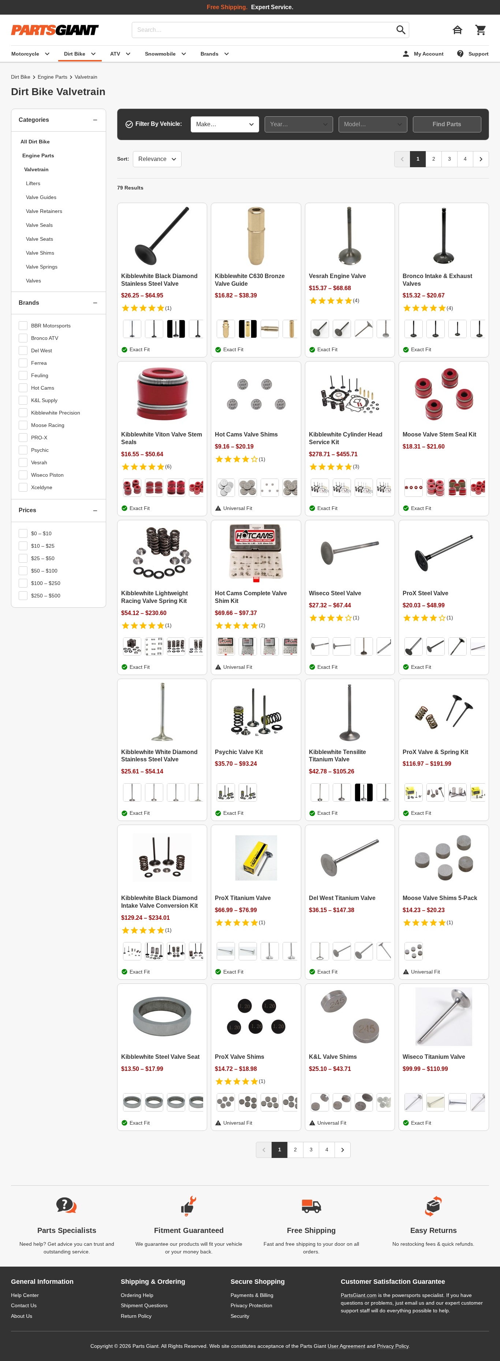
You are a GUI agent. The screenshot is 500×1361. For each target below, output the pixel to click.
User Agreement (346, 1346)
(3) (356, 466)
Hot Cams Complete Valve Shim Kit (251, 597)
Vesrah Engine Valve (337, 276)
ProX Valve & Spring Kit (435, 752)
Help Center (25, 1295)
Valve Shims (40, 253)
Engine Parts (52, 77)
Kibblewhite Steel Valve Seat (160, 1057)
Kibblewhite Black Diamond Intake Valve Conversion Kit (159, 902)
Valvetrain (36, 169)
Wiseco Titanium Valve (434, 1057)
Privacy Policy (392, 1346)
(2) (262, 625)
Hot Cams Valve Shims (246, 434)
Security (240, 1316)
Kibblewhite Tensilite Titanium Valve (337, 756)
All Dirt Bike (35, 142)
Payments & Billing (252, 1295)
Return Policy (136, 1316)
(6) (168, 466)
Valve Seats (39, 239)
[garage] (457, 30)
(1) (168, 308)
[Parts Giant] (55, 30)
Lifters (33, 183)
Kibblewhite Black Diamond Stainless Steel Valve (159, 280)
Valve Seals (39, 225)
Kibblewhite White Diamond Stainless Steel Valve (159, 756)
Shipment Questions (144, 1305)
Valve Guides (41, 197)
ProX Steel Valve (425, 593)
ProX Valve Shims (239, 1057)
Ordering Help (137, 1295)
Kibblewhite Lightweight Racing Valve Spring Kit (154, 597)
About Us (21, 1316)
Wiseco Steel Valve (335, 593)
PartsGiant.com (359, 1295)
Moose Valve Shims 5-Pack (440, 898)
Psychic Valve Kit (239, 752)
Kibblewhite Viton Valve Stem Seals (161, 438)
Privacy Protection (251, 1305)
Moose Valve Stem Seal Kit (439, 434)
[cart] (481, 30)
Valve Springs (41, 267)
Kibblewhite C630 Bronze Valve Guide (250, 280)
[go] (401, 30)
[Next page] (481, 159)
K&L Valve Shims (333, 1057)
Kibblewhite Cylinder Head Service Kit (346, 438)
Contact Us (24, 1305)
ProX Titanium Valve (243, 898)
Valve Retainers (44, 211)
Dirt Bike (20, 77)
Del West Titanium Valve (342, 898)
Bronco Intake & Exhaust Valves (437, 280)
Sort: (123, 159)
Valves (33, 281)
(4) (356, 300)
